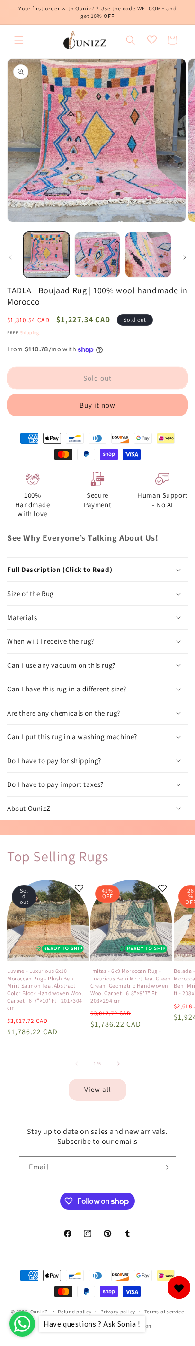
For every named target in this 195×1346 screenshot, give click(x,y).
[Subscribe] (165, 1167)
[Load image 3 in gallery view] (148, 255)
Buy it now (97, 404)
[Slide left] (10, 257)
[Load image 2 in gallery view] (97, 255)
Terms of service (164, 1311)
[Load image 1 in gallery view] (46, 255)
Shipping (30, 333)
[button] (19, 40)
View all (97, 1089)
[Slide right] (184, 257)
